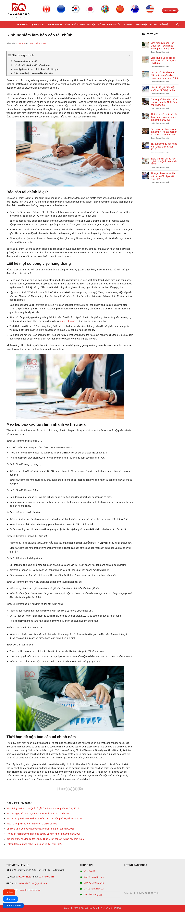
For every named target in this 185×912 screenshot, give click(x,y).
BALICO (117, 908)
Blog (153, 24)
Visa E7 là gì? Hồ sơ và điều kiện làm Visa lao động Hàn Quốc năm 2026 (44, 818)
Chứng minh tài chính (58, 24)
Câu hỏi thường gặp (93, 894)
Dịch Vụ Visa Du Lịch (94, 883)
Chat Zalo (10, 899)
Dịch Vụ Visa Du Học (94, 877)
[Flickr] (155, 893)
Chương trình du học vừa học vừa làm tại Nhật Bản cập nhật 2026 (40, 828)
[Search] (177, 24)
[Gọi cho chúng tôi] (143, 893)
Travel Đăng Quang (38, 43)
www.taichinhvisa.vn (30, 890)
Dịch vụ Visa (37, 24)
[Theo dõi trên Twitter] (137, 893)
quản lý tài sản (67, 321)
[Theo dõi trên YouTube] (152, 893)
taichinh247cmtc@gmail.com (32, 883)
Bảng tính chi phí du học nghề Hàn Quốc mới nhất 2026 (164, 161)
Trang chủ (22, 24)
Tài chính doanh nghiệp (135, 24)
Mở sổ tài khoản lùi (109, 24)
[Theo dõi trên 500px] (158, 893)
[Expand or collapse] (130, 55)
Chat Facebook (13, 905)
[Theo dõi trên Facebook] (135, 893)
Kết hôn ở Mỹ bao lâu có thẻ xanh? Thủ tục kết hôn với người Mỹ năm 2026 (45, 839)
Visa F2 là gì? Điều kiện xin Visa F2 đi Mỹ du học (32, 823)
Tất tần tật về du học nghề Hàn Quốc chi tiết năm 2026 (34, 844)
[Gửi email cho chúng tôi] (140, 893)
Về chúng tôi (89, 871)
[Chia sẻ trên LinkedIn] (80, 789)
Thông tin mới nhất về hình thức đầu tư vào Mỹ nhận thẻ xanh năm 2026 (43, 834)
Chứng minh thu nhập (83, 24)
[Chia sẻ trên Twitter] (64, 789)
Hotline (9, 892)
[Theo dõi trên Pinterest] (146, 893)
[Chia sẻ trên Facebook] (59, 789)
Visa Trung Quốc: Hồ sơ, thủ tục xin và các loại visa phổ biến (38, 813)
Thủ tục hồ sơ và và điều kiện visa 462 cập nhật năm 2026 (163, 176)
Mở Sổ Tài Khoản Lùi (93, 888)
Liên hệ (164, 24)
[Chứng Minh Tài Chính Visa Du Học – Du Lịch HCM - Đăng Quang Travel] (18, 10)
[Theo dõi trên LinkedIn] (149, 893)
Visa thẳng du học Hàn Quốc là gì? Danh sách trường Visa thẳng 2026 (43, 808)
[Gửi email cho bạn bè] (69, 789)
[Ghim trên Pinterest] (75, 789)
